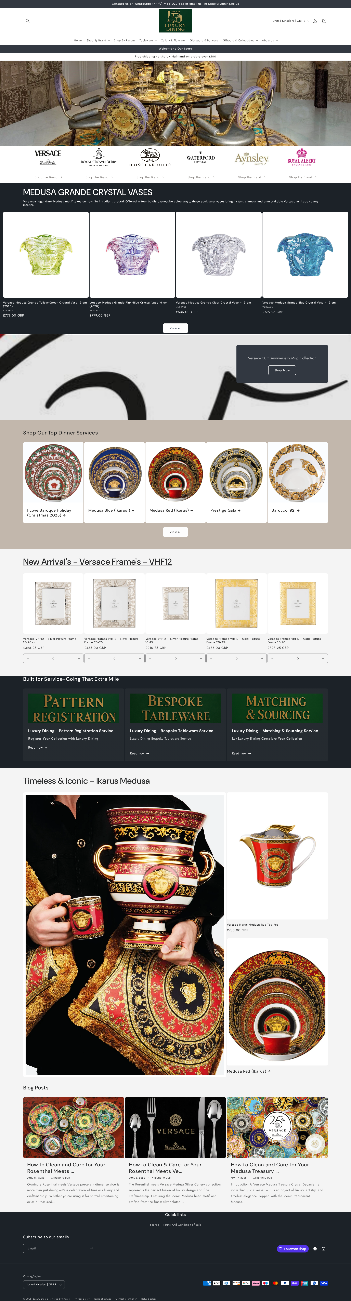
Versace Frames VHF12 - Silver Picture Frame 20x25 (111, 640)
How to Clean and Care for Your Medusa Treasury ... (270, 1167)
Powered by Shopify (59, 1299)
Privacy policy (82, 1299)
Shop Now (282, 370)
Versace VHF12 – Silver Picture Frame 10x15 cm (172, 640)
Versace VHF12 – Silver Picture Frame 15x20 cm (49, 640)
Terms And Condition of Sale (182, 1225)
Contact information (126, 1299)
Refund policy (148, 1299)
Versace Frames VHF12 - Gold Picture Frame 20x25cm (233, 640)
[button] (27, 20)
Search (154, 1225)
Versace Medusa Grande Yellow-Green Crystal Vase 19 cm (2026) (45, 304)
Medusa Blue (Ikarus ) (109, 510)
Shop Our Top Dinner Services (60, 432)
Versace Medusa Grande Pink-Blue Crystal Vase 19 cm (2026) (129, 304)
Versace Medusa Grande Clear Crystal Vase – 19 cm (213, 302)
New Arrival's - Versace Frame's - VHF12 (97, 561)
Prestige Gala (223, 510)
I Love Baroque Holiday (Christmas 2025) (49, 513)
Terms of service (102, 1299)
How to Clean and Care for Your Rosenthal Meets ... (66, 1167)
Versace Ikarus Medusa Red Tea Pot (252, 924)
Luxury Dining (40, 1299)
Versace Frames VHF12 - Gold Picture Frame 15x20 (294, 640)
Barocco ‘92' (283, 510)
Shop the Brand (46, 177)
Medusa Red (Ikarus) (169, 510)
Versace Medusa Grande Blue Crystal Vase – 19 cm (299, 302)
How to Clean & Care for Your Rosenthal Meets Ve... (165, 1167)
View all (175, 328)
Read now (35, 747)
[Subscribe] (91, 1248)
